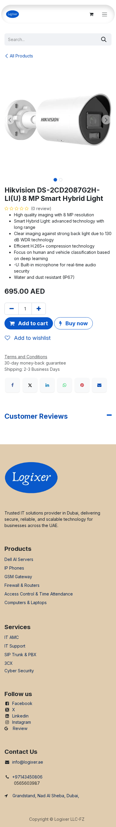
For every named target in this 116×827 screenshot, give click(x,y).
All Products (21, 55)
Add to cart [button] (32, 323)
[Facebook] (12, 385)
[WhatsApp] (64, 385)
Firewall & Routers (22, 585)
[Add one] (39, 309)
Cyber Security (19, 670)
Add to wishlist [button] (31, 338)
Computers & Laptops (25, 602)
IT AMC (11, 637)
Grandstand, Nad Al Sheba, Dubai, (45, 795)
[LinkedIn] (47, 385)
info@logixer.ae (27, 762)
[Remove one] (11, 309)
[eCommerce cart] (91, 14)
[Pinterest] (82, 385)
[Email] (99, 385)
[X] (30, 385)
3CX (8, 663)
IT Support (14, 645)
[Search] (104, 39)
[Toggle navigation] (104, 14)
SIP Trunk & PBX (20, 654)
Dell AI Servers (18, 559)
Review (20, 728)
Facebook (22, 703)
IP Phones (14, 567)
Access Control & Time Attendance (38, 593)
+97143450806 (27, 776)
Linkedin (20, 715)
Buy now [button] (76, 323)
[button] (9, 119)
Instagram (21, 722)
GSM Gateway (18, 576)
